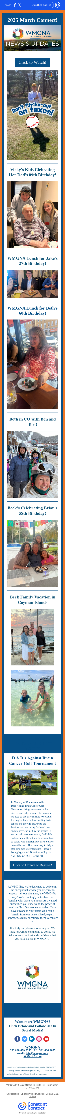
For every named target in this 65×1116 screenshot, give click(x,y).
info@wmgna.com (37, 1053)
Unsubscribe (12, 1094)
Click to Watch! (32, 62)
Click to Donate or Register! (32, 865)
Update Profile (28, 1094)
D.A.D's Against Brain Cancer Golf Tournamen (32, 760)
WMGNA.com (33, 1056)
